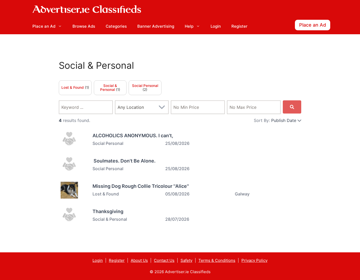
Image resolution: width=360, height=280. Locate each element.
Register (239, 26)
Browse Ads (83, 26)
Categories (116, 26)
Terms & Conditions (216, 260)
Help (189, 26)
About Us (139, 260)
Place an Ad (43, 26)
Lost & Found (73, 87)
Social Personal (145, 85)
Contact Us (164, 260)
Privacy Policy (254, 260)
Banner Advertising (155, 26)
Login (216, 26)
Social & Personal (96, 65)
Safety (186, 260)
